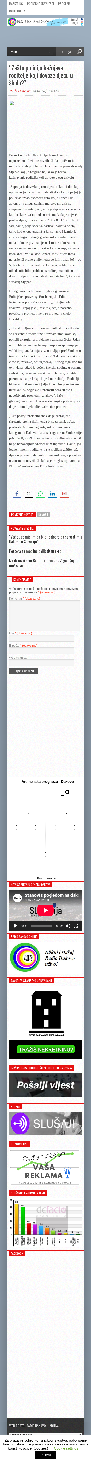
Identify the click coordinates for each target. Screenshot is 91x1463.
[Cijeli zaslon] (75, 926)
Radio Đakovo (17, 11)
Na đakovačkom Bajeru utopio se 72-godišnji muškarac (42, 563)
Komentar (24, 598)
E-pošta (23, 645)
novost (43, 514)
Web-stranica (18, 657)
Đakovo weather (47, 878)
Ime (20, 633)
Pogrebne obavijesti (40, 3)
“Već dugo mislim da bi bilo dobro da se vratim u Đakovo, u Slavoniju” (45, 539)
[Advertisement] (45, 729)
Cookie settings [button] (66, 1448)
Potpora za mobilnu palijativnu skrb (35, 551)
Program (64, 3)
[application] (45, 910)
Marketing (16, 3)
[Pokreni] (15, 926)
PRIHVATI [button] (45, 1455)
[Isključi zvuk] (68, 926)
